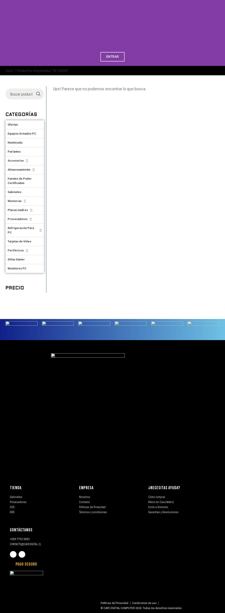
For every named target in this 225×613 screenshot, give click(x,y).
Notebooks (15, 142)
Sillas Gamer (16, 259)
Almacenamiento (19, 169)
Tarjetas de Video (19, 241)
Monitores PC (17, 268)
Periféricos (16, 250)
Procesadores (17, 219)
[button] (4, 33)
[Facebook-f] (13, 554)
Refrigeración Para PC (21, 230)
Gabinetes (14, 192)
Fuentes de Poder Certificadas (20, 181)
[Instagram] (22, 554)
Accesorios (16, 160)
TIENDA (16, 487)
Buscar (38, 94)
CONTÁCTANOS (21, 530)
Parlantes (14, 151)
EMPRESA (86, 487)
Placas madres (18, 210)
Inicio (9, 70)
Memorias (15, 201)
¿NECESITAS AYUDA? (164, 487)
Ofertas (13, 124)
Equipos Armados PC (22, 133)
